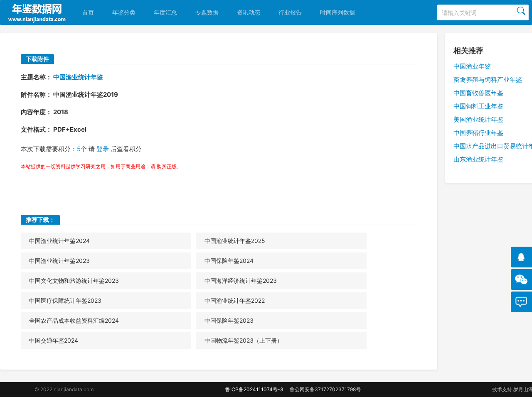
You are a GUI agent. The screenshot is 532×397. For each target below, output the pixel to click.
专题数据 (207, 12)
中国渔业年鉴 (472, 66)
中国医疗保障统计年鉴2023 (65, 300)
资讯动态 (248, 12)
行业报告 (290, 12)
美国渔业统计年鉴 (478, 119)
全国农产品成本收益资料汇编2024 (74, 320)
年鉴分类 (123, 12)
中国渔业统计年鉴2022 (234, 300)
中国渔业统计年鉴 (78, 77)
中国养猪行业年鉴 (478, 133)
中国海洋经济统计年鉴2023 (240, 280)
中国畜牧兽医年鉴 (478, 93)
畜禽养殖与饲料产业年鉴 (487, 79)
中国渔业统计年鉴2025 (234, 240)
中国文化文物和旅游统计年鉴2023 (74, 280)
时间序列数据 (337, 12)
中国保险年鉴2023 (229, 320)
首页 (88, 12)
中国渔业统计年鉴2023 (59, 260)
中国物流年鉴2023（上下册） (243, 340)
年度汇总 (165, 12)
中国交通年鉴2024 (53, 340)
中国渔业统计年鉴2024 (59, 240)
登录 (102, 149)
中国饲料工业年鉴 (478, 106)
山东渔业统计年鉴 (478, 159)
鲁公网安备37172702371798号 (325, 389)
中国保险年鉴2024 (229, 260)
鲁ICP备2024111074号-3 (254, 389)
